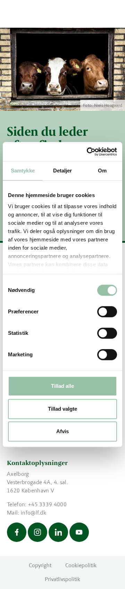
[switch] (107, 311)
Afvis (62, 431)
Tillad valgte (62, 409)
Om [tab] (102, 170)
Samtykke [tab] (23, 170)
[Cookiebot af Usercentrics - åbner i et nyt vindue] (88, 151)
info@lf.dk (33, 512)
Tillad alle (62, 386)
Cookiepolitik (81, 565)
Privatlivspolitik (62, 579)
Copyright (40, 565)
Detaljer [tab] (62, 170)
